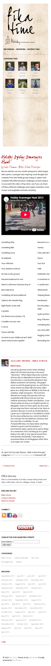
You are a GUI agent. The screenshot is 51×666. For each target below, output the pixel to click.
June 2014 (5, 604)
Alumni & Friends (8, 501)
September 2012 (37, 624)
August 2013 (20, 612)
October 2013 (6, 612)
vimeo (20, 515)
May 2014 (16, 604)
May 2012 (39, 628)
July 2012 (17, 628)
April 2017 (42, 576)
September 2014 (21, 600)
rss (4, 515)
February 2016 (7, 588)
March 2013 (28, 616)
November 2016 (37, 580)
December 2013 (21, 608)
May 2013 (5, 616)
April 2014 (27, 604)
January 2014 (6, 608)
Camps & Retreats (8, 498)
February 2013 (7, 620)
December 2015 (22, 588)
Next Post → (45, 466)
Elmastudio (33, 658)
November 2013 (36, 608)
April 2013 (16, 616)
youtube (15, 515)
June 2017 (31, 576)
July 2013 (31, 612)
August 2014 (36, 600)
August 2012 (6, 628)
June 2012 (28, 628)
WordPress (16, 660)
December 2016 (22, 580)
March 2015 (28, 592)
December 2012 (35, 620)
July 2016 (31, 584)
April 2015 (16, 592)
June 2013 (42, 612)
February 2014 (39, 604)
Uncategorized (27, 455)
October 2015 (36, 588)
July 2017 (20, 576)
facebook (9, 515)
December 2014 (35, 596)
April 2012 (5, 632)
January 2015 (21, 596)
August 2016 (20, 584)
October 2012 (22, 624)
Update (18, 562)
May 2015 (5, 592)
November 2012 (7, 624)
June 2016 (42, 584)
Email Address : (7, 542)
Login (3, 642)
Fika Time (35, 558)
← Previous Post (8, 466)
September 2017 (7, 576)
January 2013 (21, 620)
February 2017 (7, 580)
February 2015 (7, 596)
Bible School (15, 455)
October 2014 (6, 600)
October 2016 (6, 584)
